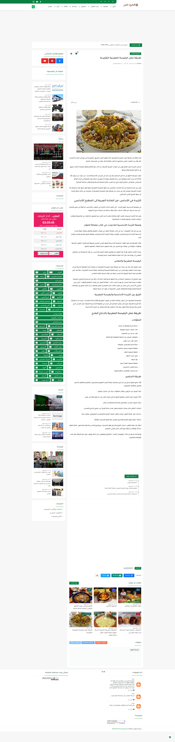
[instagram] (33, 1)
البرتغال (57, 334)
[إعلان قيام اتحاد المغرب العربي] (57, 492)
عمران (50, 6)
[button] (129, 575)
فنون (57, 355)
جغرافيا (105, 6)
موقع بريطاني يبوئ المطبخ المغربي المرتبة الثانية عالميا (121, 488)
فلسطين (56, 330)
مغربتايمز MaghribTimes (119, 729)
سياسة (74, 6)
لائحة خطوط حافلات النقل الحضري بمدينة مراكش (43, 128)
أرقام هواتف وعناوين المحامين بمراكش (45, 108)
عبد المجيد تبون (55, 309)
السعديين (41, 343)
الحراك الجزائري (43, 359)
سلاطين (41, 289)
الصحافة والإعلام (43, 301)
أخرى (58, 6)
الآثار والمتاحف (43, 305)
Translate (122, 723)
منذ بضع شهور (131, 480)
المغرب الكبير (43, 293)
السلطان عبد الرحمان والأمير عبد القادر (44, 426)
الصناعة (41, 363)
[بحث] (33, 6)
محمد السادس (49, 322)
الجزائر (56, 272)
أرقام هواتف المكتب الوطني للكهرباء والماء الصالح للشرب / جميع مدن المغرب (42, 89)
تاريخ (114, 6)
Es (105, 1)
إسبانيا (57, 305)
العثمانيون (56, 367)
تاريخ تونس (42, 380)
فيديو (40, 285)
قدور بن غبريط (42, 372)
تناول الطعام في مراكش (133, 606)
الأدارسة (58, 359)
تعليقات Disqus (75, 642)
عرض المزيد (74, 583)
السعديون (41, 347)
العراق (57, 380)
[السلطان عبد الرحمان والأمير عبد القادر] (57, 426)
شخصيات (40, 309)
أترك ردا (130, 690)
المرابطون (56, 338)
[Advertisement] (87, 26)
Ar (101, 1)
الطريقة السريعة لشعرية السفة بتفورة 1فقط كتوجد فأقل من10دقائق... (106, 632)
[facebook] (40, 1)
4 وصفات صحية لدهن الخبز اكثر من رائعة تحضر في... (121, 494)
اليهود (41, 367)
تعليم (40, 351)
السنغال (58, 301)
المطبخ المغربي (135, 53)
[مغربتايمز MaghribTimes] (130, 4)
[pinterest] (52, 60)
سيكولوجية (57, 372)
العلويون (56, 289)
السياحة (56, 363)
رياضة (40, 276)
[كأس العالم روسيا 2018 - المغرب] (57, 175)
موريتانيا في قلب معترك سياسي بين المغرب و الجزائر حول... (42, 484)
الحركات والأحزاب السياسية (53, 509)
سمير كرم (49, 280)
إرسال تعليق (135, 650)
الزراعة (41, 376)
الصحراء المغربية (54, 276)
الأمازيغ (57, 297)
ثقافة (66, 6)
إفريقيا (42, 355)
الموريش (41, 338)
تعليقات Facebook (88, 642)
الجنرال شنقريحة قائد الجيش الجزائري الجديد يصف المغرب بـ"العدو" (42, 418)
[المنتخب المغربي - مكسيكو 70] (57, 184)
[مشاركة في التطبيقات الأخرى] (97, 575)
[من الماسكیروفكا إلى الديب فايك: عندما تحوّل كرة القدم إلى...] (57, 165)
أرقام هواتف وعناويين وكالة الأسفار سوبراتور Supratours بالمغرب (43, 99)
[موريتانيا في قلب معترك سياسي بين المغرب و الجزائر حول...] (57, 482)
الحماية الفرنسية (55, 326)
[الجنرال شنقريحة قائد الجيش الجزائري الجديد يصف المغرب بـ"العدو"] (57, 416)
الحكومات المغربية (56, 513)
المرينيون (40, 326)
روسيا (41, 330)
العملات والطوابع (49, 318)
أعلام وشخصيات (54, 285)
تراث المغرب (95, 6)
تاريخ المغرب (42, 297)
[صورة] (57, 87)
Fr (109, 1)
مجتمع (84, 6)
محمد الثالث (56, 347)
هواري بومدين (49, 314)
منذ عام (89, 628)
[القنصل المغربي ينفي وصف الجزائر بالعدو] (57, 435)
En (113, 1)
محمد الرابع (56, 376)
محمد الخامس (55, 343)
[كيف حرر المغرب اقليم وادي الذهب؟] (57, 473)
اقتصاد (57, 293)
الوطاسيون (42, 334)
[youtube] (37, 1)
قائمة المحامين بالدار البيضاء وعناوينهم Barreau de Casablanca (42, 119)
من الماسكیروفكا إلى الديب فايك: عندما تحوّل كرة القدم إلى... (108, 45)
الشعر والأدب (55, 351)
